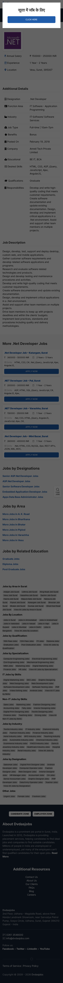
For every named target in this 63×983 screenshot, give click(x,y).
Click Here (31, 19)
